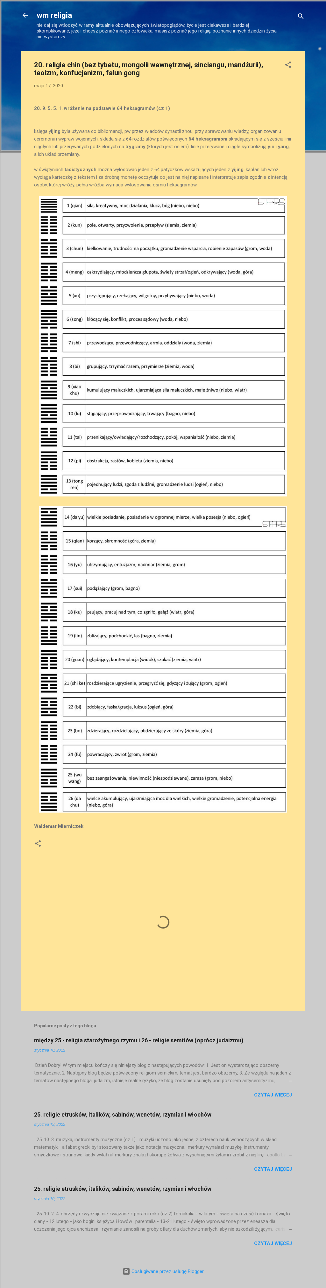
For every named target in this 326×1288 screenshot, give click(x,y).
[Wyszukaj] (301, 17)
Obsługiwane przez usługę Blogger (167, 1271)
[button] (288, 66)
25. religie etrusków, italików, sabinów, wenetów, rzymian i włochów (122, 1114)
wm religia (54, 15)
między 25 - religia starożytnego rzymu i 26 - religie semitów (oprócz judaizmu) (139, 1040)
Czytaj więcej (273, 1095)
